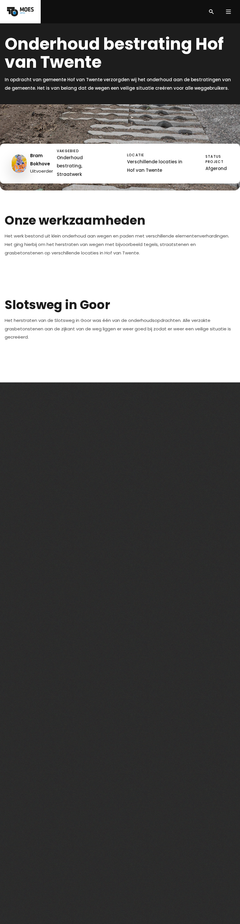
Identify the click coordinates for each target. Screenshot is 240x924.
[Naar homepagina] (20, 11)
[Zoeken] (211, 12)
